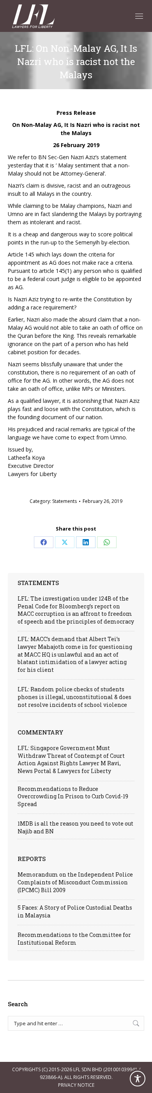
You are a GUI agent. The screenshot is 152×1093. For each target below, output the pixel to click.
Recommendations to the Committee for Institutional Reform (74, 938)
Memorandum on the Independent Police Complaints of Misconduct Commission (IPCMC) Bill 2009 (75, 882)
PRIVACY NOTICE (76, 1085)
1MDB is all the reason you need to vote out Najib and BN (75, 827)
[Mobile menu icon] (139, 16)
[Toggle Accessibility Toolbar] (137, 1078)
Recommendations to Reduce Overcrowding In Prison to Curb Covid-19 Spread (73, 796)
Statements (64, 501)
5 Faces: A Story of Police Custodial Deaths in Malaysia (75, 911)
